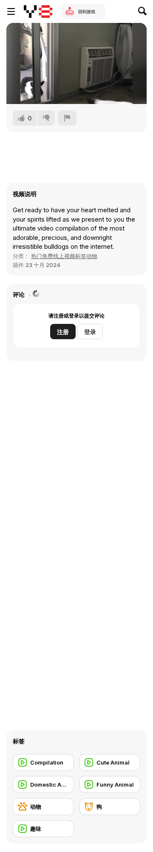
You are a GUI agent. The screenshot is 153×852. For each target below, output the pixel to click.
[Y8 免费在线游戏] (38, 11)
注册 (63, 331)
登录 (90, 331)
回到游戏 (86, 11)
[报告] (67, 118)
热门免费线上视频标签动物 (64, 256)
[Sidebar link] (11, 11)
